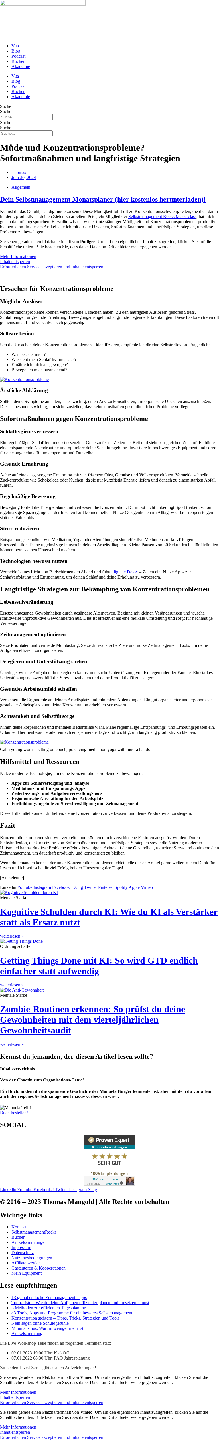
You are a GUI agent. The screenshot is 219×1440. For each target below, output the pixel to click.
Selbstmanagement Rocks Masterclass (162, 216)
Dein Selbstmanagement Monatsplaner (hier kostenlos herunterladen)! (103, 199)
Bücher (18, 61)
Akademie (20, 66)
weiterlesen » (12, 936)
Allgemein (20, 187)
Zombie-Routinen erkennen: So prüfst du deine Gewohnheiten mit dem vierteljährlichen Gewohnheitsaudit (92, 1019)
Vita (15, 45)
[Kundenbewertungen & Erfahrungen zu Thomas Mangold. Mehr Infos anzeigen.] (109, 1184)
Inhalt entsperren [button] (15, 261)
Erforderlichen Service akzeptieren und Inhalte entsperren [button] (51, 266)
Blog (15, 51)
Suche (5, 106)
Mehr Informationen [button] (18, 256)
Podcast (18, 56)
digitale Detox (125, 571)
